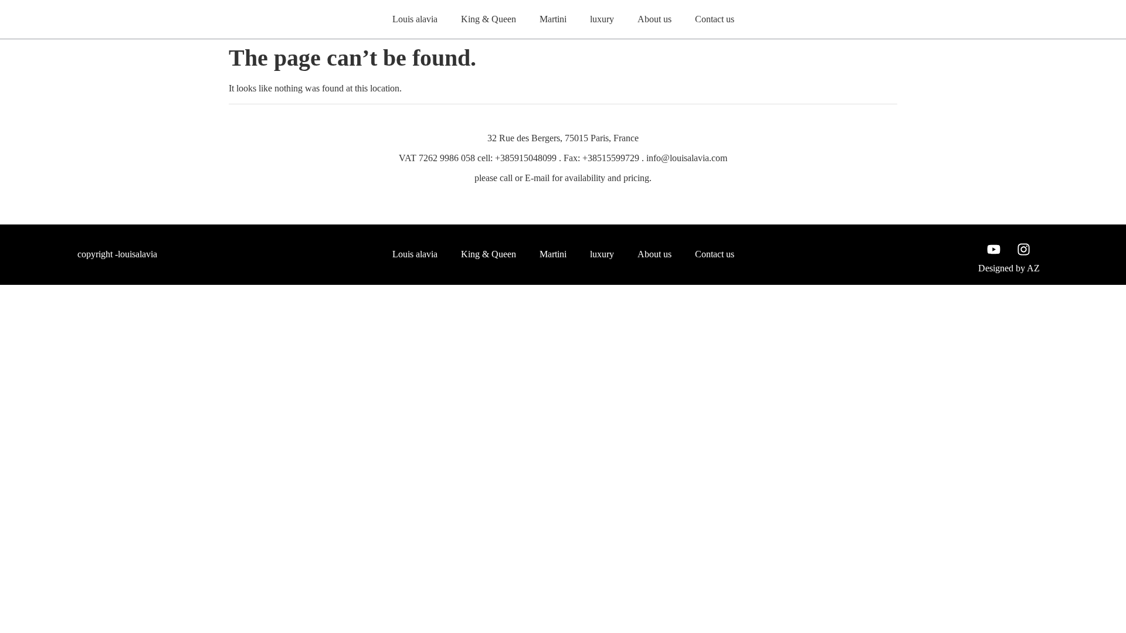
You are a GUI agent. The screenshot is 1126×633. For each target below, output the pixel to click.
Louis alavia (414, 19)
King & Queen (488, 19)
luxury (602, 19)
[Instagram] (1023, 249)
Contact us (714, 19)
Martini (553, 19)
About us (654, 19)
